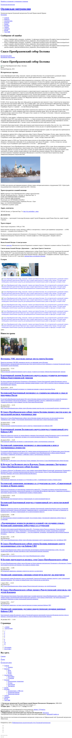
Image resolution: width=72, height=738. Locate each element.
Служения (11, 678)
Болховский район (6, 56)
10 (5, 642)
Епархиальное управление (16, 681)
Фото (9, 670)
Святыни (7, 28)
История (6, 25)
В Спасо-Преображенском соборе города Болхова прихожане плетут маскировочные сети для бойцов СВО (33, 545)
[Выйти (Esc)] (1, 735)
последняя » (7, 649)
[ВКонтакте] (4, 725)
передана (9, 245)
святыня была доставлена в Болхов (34, 256)
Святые (6, 27)
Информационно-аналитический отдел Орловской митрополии (31, 722)
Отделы (10, 683)
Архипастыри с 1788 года (15, 691)
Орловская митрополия (16, 8)
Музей (6, 30)
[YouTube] (4, 730)
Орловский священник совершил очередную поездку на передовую (33, 575)
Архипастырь (8, 21)
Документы (11, 686)
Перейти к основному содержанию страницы (14, 1)
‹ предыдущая (8, 628)
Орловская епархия (13, 692)
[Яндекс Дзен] (4, 729)
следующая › (8, 647)
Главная (6, 17)
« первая (6, 627)
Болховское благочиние (8, 57)
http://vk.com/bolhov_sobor (31, 211)
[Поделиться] (3, 735)
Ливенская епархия (13, 694)
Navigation (4, 14)
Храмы (6, 24)
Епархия (6, 22)
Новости (6, 19)
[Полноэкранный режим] (5, 735)
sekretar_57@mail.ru (39, 709)
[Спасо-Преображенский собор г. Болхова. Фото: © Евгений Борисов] (20, 182)
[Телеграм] (4, 727)
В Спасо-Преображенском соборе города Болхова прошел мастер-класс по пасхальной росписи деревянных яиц (36, 413)
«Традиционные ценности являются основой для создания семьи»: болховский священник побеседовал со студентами (33, 524)
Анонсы (10, 667)
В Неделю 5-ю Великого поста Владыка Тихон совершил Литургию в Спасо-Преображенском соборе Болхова (34, 465)
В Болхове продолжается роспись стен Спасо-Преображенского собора (34, 559)
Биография (11, 676)
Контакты (46, 712)
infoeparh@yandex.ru (53, 714)
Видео (10, 672)
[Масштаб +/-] (6, 735)
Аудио (10, 673)
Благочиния (11, 684)
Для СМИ (7, 32)
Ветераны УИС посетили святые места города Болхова (27, 359)
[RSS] (4, 732)
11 (5, 644)
